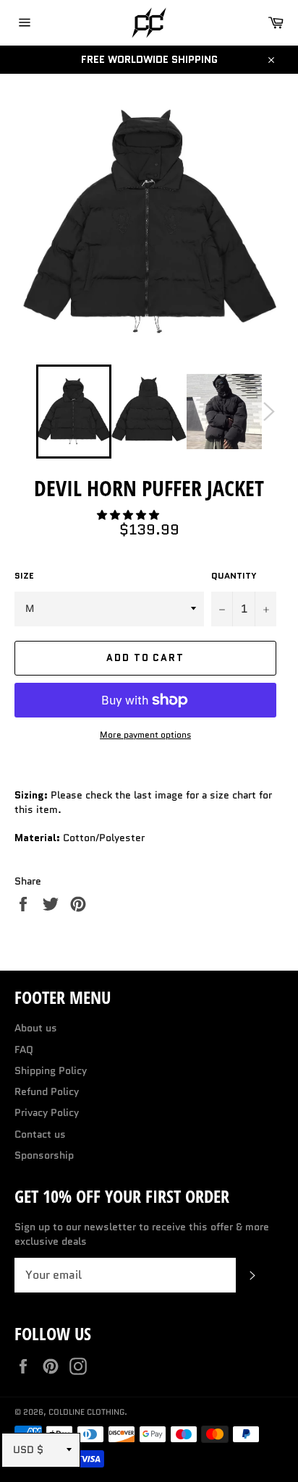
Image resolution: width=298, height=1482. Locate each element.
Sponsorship (44, 1155)
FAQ (23, 1049)
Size (24, 576)
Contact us (40, 1134)
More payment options (145, 735)
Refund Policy (46, 1091)
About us (35, 1028)
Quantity (234, 576)
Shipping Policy (50, 1070)
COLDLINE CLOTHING (86, 1412)
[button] (129, 515)
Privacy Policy (46, 1112)
